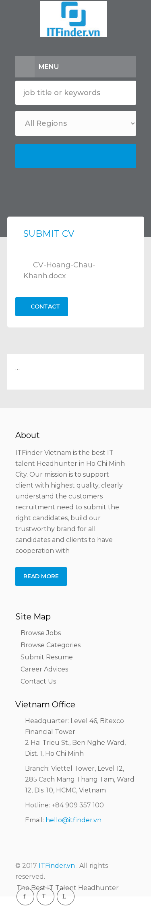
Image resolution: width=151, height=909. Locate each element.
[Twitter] (45, 896)
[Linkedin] (65, 896)
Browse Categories (51, 645)
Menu (49, 67)
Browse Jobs (41, 633)
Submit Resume (47, 657)
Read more (41, 576)
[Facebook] (25, 896)
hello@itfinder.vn (73, 820)
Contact (44, 306)
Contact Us (38, 681)
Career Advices (44, 669)
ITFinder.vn (57, 865)
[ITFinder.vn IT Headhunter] (75, 20)
